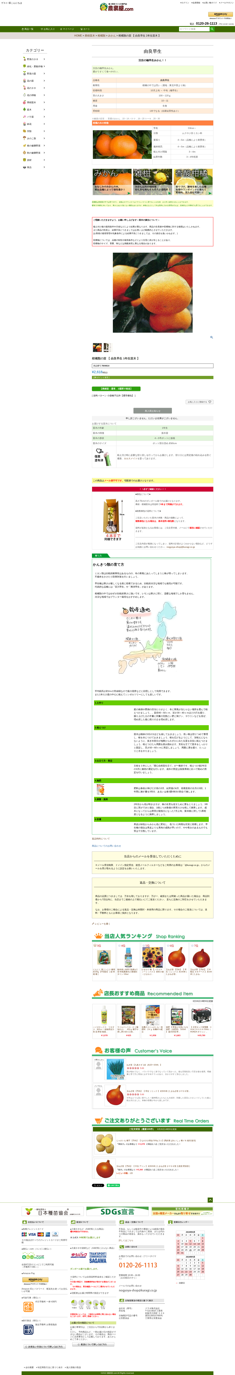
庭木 (29, 109)
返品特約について (101, 838)
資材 (29, 160)
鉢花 (29, 124)
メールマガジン (227, 3)
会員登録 (196, 3)
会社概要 (29, 1367)
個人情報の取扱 (73, 1367)
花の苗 (30, 81)
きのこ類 (31, 138)
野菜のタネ (32, 59)
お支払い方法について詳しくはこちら (45, 1346)
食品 (29, 167)
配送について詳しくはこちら (93, 1344)
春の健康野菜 (33, 145)
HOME (78, 35)
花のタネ (31, 88)
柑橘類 (101, 35)
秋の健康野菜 (33, 153)
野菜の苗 (31, 73)
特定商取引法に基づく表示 (50, 1367)
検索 (212, 29)
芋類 (29, 131)
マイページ (68, 29)
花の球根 (31, 95)
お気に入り (49, 29)
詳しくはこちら (126, 1240)
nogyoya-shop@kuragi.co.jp (181, 547)
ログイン (185, 3)
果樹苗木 (90, 35)
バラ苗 (30, 117)
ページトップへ (210, 1200)
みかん (112, 35)
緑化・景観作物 (35, 66)
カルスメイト (130, 458)
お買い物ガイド (210, 3)
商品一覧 (28, 29)
